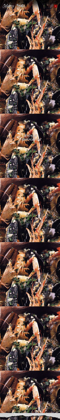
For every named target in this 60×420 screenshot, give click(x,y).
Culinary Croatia (14, 6)
